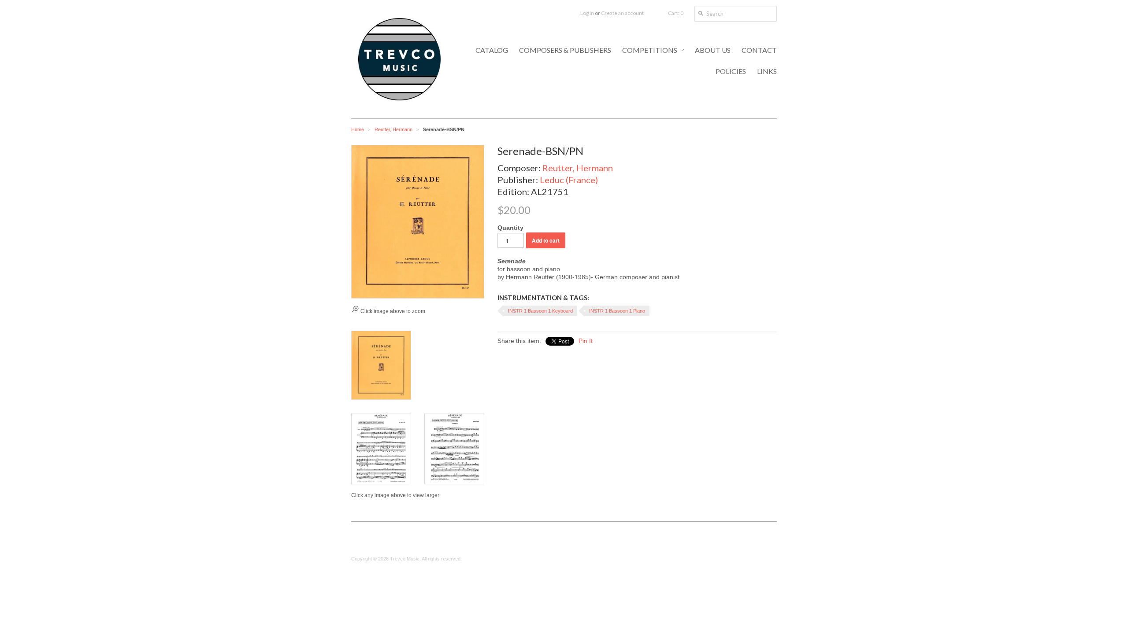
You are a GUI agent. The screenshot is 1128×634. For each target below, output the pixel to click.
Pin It (586, 340)
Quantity (510, 227)
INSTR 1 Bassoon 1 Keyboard (540, 310)
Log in (587, 13)
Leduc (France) (569, 179)
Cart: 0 (675, 13)
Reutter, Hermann (393, 129)
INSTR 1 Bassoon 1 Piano (617, 310)
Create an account (622, 13)
